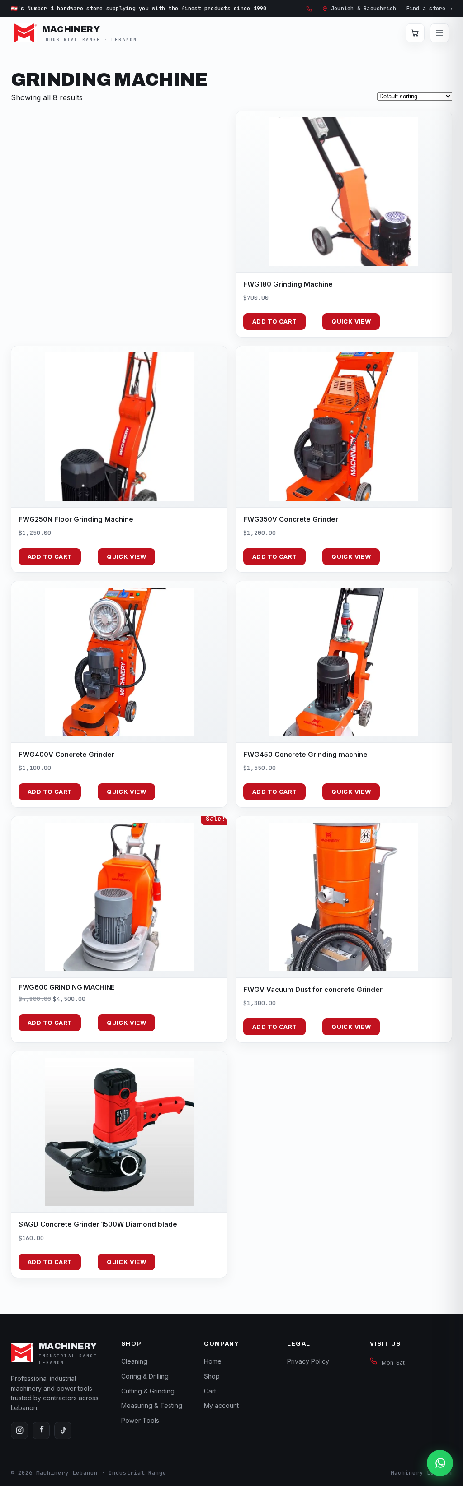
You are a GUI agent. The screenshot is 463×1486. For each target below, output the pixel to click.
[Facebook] (41, 1430)
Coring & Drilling (145, 1376)
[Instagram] (19, 1430)
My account (221, 1405)
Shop (212, 1376)
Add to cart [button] (274, 321)
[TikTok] (62, 1430)
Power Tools (140, 1420)
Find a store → (429, 8)
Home (213, 1361)
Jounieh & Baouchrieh (364, 8)
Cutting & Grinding (148, 1391)
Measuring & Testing (151, 1405)
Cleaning (134, 1361)
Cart (210, 1391)
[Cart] (415, 32)
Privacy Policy (308, 1361)
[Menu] (439, 32)
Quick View (351, 321)
